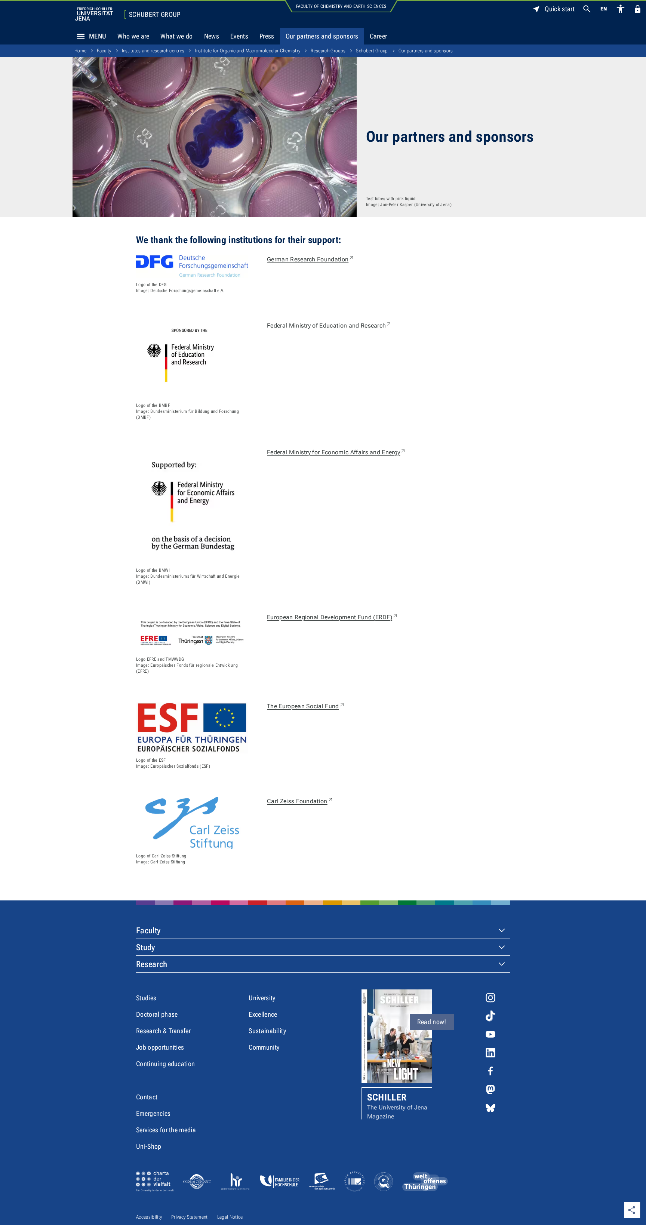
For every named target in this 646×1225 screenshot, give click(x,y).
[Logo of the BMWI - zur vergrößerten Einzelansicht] (192, 506)
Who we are (133, 36)
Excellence (263, 1014)
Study (145, 947)
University (262, 998)
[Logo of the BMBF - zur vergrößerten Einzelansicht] (192, 360)
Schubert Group (154, 14)
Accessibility (149, 1217)
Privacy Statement (189, 1217)
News (211, 36)
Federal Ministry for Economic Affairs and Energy (336, 452)
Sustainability (267, 1031)
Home (80, 50)
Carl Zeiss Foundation (300, 801)
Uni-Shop (149, 1146)
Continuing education (165, 1064)
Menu (97, 36)
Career (378, 36)
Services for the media (166, 1130)
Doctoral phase (157, 1014)
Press (266, 36)
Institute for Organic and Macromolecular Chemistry (247, 50)
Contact (146, 1097)
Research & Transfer (163, 1031)
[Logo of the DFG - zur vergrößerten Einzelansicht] (192, 266)
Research (151, 964)
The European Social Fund (306, 706)
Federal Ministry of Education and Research (329, 325)
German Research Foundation (310, 259)
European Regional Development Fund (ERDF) (332, 617)
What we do (176, 36)
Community (264, 1047)
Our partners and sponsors (322, 36)
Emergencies (153, 1113)
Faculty (104, 50)
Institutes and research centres (153, 50)
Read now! (431, 1022)
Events (239, 36)
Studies (146, 998)
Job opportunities (160, 1047)
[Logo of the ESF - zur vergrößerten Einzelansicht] (192, 727)
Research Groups (328, 50)
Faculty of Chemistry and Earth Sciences (341, 6)
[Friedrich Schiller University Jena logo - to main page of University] (94, 14)
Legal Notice (230, 1217)
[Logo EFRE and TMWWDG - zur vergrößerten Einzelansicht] (192, 633)
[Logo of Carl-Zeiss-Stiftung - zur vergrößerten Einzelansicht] (192, 823)
